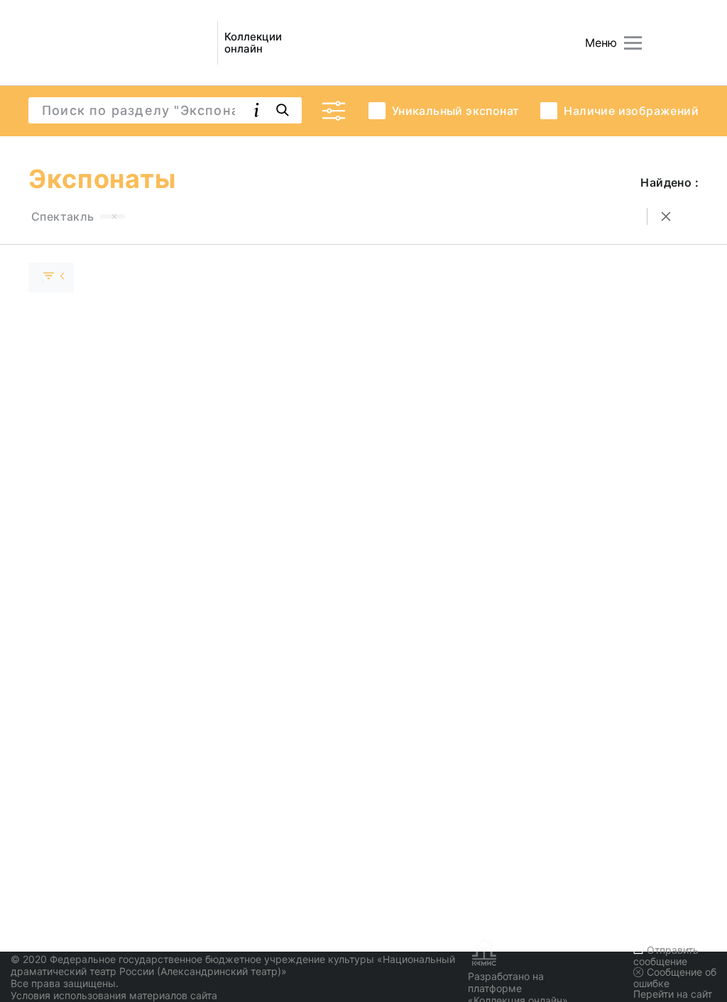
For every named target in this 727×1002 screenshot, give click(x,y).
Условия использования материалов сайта (114, 995)
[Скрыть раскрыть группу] (51, 277)
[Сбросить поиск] (666, 216)
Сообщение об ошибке (674, 977)
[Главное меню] (633, 43)
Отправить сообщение (666, 955)
